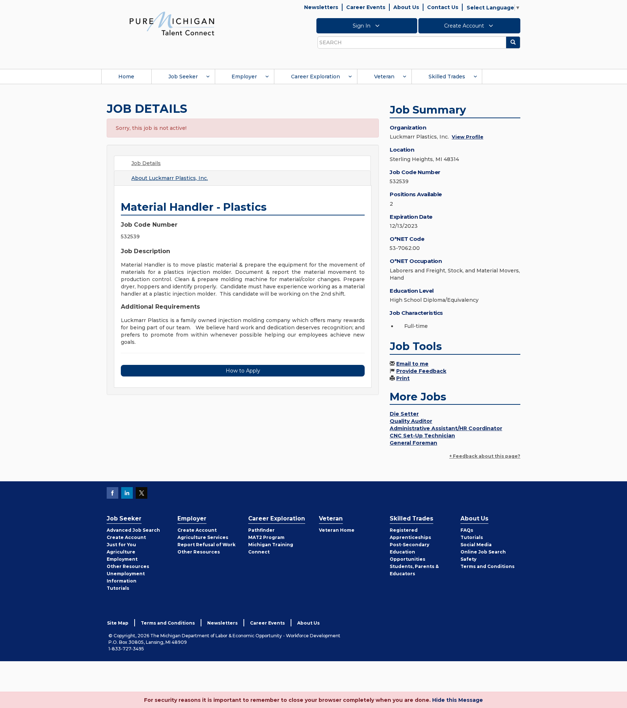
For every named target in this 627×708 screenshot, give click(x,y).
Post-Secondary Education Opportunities (409, 552)
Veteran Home (337, 530)
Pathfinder (261, 530)
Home (126, 76)
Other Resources (128, 566)
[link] (172, 23)
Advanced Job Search (133, 530)
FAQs (466, 530)
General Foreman (413, 443)
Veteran (384, 76)
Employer (244, 76)
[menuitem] (126, 76)
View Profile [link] (467, 137)
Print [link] (403, 378)
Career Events (365, 7)
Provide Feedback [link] (421, 371)
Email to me (412, 364)
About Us (406, 7)
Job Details (146, 163)
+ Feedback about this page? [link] (484, 456)
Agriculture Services (202, 537)
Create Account (464, 25)
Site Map (117, 623)
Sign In (362, 25)
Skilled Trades (447, 76)
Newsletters (321, 7)
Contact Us (442, 7)
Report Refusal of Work (206, 544)
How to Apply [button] (243, 370)
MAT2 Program (266, 537)
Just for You (121, 544)
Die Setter (404, 414)
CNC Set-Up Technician (422, 435)
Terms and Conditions (487, 566)
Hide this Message (457, 700)
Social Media (476, 544)
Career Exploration (315, 76)
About (169, 178)
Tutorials (118, 588)
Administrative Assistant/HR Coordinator (446, 428)
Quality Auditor (411, 421)
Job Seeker (183, 76)
